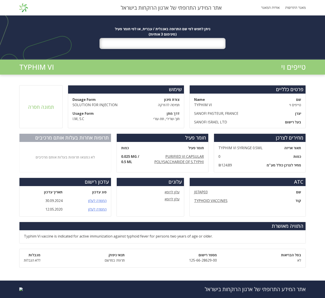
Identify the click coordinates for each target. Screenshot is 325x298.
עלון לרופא (172, 192)
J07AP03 (201, 192)
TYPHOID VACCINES (211, 200)
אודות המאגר (270, 8)
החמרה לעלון (97, 200)
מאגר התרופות (295, 8)
